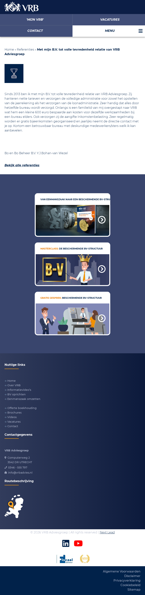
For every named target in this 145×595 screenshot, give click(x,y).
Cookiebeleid (130, 585)
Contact (12, 426)
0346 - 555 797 (17, 467)
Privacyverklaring (126, 580)
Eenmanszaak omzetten (23, 399)
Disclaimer (132, 576)
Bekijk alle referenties (22, 165)
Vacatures (14, 421)
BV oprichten (16, 394)
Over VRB (14, 385)
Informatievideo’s (19, 390)
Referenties (25, 49)
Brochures (14, 412)
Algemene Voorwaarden (121, 571)
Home (9, 49)
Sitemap (133, 589)
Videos (12, 417)
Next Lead (107, 532)
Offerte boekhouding (22, 408)
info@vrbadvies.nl (20, 472)
